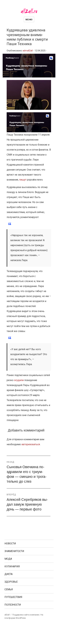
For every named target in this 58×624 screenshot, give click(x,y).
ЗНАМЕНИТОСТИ (14, 551)
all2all (7, 615)
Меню (29, 19)
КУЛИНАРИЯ (12, 566)
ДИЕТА (8, 574)
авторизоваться (30, 444)
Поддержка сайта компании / (26, 615)
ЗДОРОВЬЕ (11, 581)
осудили (19, 380)
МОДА (8, 558)
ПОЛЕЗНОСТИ (12, 604)
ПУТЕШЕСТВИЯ (13, 597)
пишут (23, 179)
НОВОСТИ (10, 543)
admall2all (28, 50)
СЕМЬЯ (8, 589)
